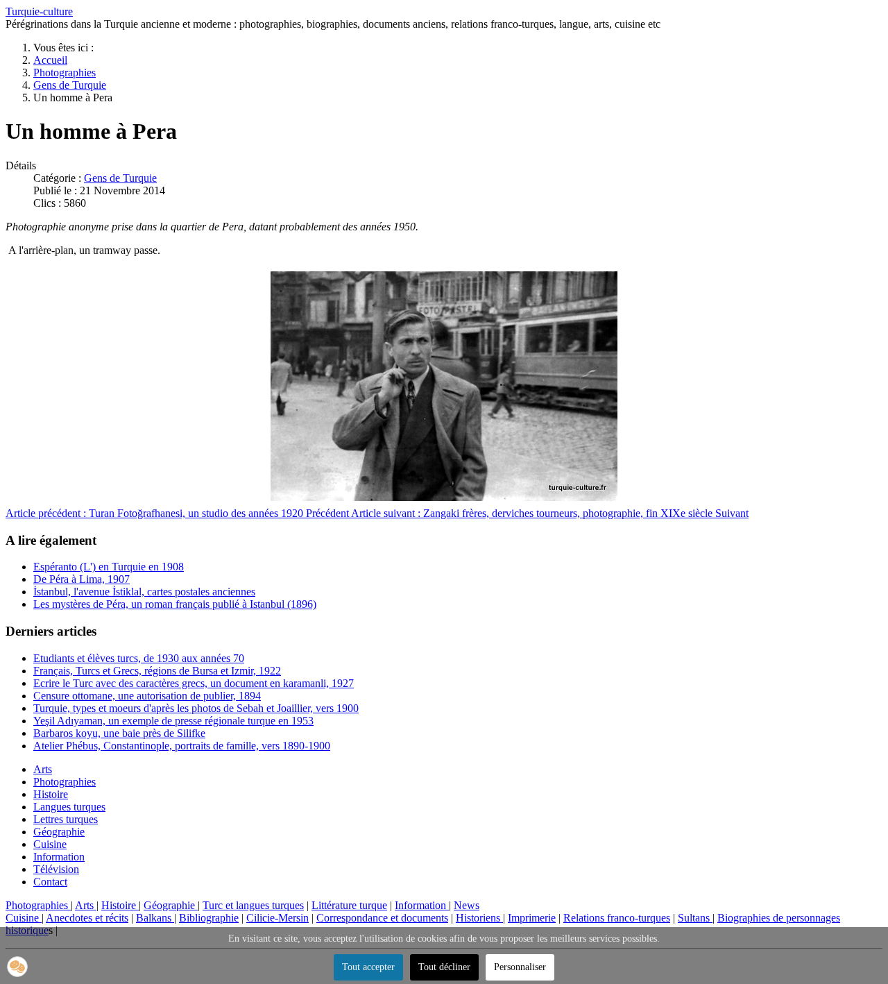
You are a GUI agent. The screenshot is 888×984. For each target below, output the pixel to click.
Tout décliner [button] (444, 967)
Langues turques (69, 807)
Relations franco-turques (616, 918)
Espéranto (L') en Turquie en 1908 (108, 566)
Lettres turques (65, 819)
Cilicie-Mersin (277, 918)
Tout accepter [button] (368, 967)
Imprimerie (532, 918)
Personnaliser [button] (520, 967)
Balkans (155, 918)
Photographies (64, 782)
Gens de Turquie (120, 178)
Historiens (479, 918)
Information (59, 857)
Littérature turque (349, 905)
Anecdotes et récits (87, 918)
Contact (50, 882)
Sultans (695, 918)
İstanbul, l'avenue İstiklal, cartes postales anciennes (144, 591)
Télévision (56, 869)
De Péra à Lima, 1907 (81, 579)
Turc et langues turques (253, 905)
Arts (42, 769)
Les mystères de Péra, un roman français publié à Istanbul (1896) (174, 604)
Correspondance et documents (382, 918)
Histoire (50, 794)
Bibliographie (209, 918)
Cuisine (50, 844)
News (466, 905)
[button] (17, 966)
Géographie (59, 832)
